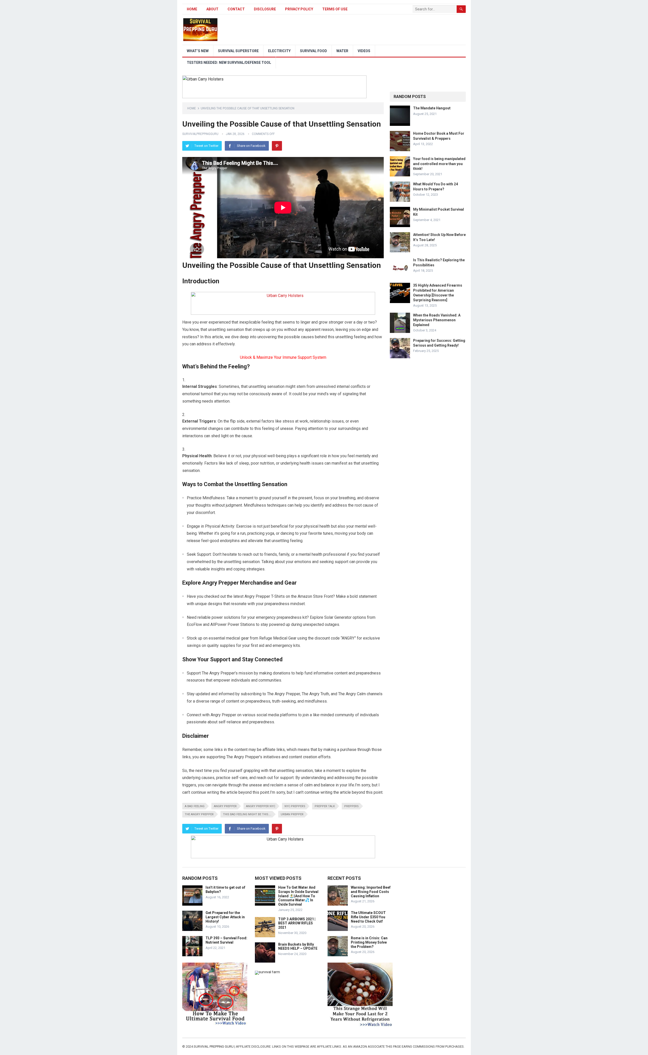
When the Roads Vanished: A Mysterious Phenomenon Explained (436, 320)
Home (192, 9)
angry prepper (225, 806)
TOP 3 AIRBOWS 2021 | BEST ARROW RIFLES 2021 (296, 923)
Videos (364, 51)
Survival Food (313, 51)
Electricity (279, 51)
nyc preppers (295, 806)
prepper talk (325, 806)
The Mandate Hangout (432, 108)
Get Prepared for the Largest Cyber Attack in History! (225, 917)
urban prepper (292, 814)
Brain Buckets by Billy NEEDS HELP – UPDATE (297, 946)
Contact (236, 9)
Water (342, 51)
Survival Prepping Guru (214, 1046)
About (212, 9)
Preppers (351, 806)
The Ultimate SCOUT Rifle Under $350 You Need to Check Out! (368, 917)
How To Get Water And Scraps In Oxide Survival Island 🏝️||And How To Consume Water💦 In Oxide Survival (298, 895)
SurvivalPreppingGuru (200, 134)
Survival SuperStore (238, 51)
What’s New (198, 51)
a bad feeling (195, 806)
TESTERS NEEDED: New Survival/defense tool (229, 63)
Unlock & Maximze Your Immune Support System (283, 357)
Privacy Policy (299, 9)
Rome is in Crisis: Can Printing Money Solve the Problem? (369, 942)
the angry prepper (199, 814)
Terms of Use (335, 9)
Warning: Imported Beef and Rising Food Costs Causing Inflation (371, 891)
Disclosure (265, 9)
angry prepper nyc (260, 806)
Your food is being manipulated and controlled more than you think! (439, 163)
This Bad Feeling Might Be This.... (247, 814)
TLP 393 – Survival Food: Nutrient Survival (226, 940)
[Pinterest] (277, 146)
